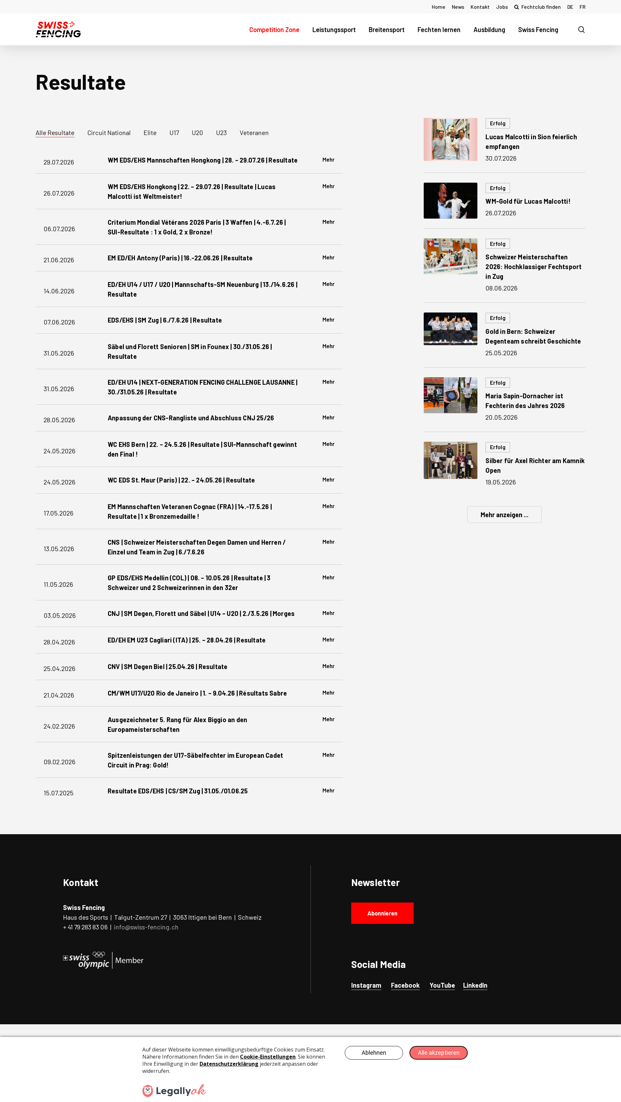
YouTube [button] (442, 985)
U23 (221, 132)
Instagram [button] (366, 985)
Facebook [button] (405, 985)
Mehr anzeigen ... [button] (504, 514)
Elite (150, 132)
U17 (174, 132)
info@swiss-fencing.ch (146, 927)
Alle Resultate (55, 132)
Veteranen (254, 132)
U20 (197, 132)
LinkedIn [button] (475, 985)
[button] (382, 913)
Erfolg (497, 123)
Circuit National (109, 132)
